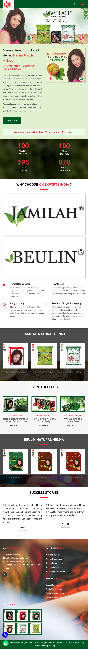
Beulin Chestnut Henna (55, 593)
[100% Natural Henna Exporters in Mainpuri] (9, 615)
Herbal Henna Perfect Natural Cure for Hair (44, 420)
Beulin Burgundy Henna (55, 597)
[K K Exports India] (8, 4)
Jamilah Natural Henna (54, 555)
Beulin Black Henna (53, 585)
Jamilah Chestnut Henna (55, 567)
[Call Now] (5, 635)
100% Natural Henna (44, 372)
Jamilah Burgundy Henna (55, 571)
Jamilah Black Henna (54, 559)
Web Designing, (74, 643)
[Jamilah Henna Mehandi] (44, 215)
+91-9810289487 (13, 554)
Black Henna (73, 372)
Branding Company (48, 646)
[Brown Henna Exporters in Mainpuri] (9, 628)
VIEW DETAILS (14, 425)
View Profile (12, 121)
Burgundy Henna (44, 477)
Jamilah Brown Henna (54, 563)
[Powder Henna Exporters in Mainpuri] (22, 628)
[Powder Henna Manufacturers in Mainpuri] (15, 356)
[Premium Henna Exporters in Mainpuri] (35, 628)
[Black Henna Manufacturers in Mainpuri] (72, 356)
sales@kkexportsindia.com (17, 558)
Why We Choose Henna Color (15, 420)
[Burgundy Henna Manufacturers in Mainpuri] (44, 461)
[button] (6, 26)
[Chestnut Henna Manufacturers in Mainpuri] (15, 461)
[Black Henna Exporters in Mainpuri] (35, 615)
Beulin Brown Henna (54, 589)
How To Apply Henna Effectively (72, 420)
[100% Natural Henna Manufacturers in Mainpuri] (44, 356)
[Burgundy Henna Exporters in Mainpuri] (22, 615)
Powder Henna (15, 372)
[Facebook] (5, 574)
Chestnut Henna (15, 477)
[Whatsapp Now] (6, 643)
